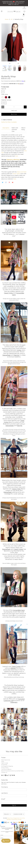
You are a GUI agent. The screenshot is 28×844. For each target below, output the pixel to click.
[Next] (18, 63)
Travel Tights (16, 173)
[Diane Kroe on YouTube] (14, 775)
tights (19, 350)
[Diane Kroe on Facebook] (3, 775)
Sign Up (14, 805)
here (16, 156)
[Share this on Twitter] (2, 182)
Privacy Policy (4, 767)
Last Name (4, 793)
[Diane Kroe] (14, 11)
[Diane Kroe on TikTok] (10, 775)
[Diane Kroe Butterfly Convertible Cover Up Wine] (14, 42)
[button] (14, 83)
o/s (3, 91)
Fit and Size (4, 764)
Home (6, 19)
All (11, 19)
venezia (4, 102)
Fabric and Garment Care (15, 129)
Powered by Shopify (16, 819)
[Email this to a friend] (12, 182)
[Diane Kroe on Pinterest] (9, 775)
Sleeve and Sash (21, 172)
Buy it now (14, 114)
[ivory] (2, 97)
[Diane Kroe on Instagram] (5, 775)
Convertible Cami (19, 610)
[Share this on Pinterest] (9, 182)
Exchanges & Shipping (7, 766)
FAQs (2, 761)
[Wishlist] (24, 11)
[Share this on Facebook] (6, 182)
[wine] (6, 97)
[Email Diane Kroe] (2, 775)
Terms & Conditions (6, 769)
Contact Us (4, 772)
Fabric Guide (4, 763)
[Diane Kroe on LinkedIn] (7, 775)
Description (6, 128)
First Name (4, 787)
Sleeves (13, 668)
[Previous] (10, 63)
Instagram (13, 702)
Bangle (16, 355)
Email (3, 799)
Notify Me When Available (9, 122)
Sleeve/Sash (7, 355)
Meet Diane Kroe (5, 760)
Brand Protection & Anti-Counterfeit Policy (12, 771)
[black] (9, 97)
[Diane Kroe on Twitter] (12, 775)
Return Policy (23, 128)
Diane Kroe (10, 818)
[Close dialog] (0, 825)
